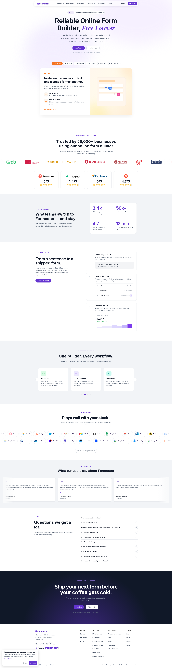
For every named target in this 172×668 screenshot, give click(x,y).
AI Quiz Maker (96, 637)
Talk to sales (92, 607)
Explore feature (49, 109)
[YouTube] (43, 643)
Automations (102, 63)
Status (128, 665)
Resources (100, 3)
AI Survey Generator (98, 656)
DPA (103, 665)
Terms (115, 665)
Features (59, 3)
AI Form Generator (97, 634)
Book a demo (93, 48)
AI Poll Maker (95, 649)
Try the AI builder (43, 280)
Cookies (121, 665)
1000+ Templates (113, 649)
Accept (33, 663)
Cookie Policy (8, 659)
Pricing (110, 3)
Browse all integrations (85, 451)
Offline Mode (91, 63)
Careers (128, 637)
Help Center (111, 645)
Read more (6, 493)
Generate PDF (79, 63)
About (127, 634)
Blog (109, 637)
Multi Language (114, 63)
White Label (68, 63)
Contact (128, 645)
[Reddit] (50, 643)
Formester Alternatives (114, 634)
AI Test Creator (96, 652)
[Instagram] (47, 643)
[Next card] (135, 379)
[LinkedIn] (40, 643)
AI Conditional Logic (97, 641)
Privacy (108, 665)
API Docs (110, 641)
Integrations (80, 3)
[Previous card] (37, 379)
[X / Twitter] (36, 643)
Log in (123, 3)
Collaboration (57, 63)
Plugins (90, 3)
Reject (25, 663)
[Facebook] (54, 643)
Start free (132, 3)
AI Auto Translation (97, 645)
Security (128, 641)
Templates (69, 3)
